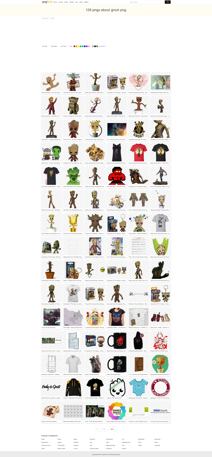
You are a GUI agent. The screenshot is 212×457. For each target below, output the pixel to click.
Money (124, 448)
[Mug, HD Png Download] (117, 364)
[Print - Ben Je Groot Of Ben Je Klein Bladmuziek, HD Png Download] (138, 246)
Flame (59, 439)
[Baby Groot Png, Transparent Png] (95, 176)
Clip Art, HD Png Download (114, 398)
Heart (43, 439)
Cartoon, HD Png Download (49, 421)
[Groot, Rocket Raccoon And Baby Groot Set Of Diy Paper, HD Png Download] (95, 152)
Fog (91, 442)
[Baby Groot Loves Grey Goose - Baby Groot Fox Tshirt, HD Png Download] (160, 223)
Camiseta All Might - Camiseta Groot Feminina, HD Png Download (124, 327)
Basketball (141, 439)
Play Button (44, 442)
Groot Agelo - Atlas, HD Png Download (74, 327)
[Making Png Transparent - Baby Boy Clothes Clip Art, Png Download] (138, 387)
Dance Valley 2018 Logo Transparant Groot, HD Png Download (124, 421)
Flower (72, 2)
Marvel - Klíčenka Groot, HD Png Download (75, 280)
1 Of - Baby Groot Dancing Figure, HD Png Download (121, 257)
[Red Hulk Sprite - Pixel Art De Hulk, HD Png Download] (117, 176)
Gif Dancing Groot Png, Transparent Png (53, 280)
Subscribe (157, 439)
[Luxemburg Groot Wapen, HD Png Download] (95, 317)
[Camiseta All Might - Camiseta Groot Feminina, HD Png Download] (117, 317)
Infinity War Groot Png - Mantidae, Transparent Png (55, 210)
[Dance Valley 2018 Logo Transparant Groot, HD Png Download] (117, 411)
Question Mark (94, 448)
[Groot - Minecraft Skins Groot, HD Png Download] (138, 199)
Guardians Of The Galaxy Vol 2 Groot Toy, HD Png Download (101, 257)
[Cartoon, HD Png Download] (51, 411)
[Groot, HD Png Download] (51, 317)
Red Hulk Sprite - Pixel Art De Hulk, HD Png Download (121, 186)
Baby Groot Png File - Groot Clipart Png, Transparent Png (144, 116)
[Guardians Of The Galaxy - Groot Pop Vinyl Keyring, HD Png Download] (117, 223)
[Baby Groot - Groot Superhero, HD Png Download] (95, 199)
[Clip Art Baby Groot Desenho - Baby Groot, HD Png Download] (51, 223)
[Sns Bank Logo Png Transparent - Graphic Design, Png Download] (160, 411)
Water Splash (61, 448)
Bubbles (76, 442)
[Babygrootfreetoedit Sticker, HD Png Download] (160, 364)
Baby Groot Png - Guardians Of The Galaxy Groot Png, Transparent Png (61, 116)
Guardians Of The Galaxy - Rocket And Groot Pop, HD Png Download (126, 280)
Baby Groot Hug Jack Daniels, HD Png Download (120, 351)
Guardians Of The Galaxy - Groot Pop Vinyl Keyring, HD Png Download (126, 233)
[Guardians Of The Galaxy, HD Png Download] (51, 246)
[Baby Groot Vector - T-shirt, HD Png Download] (160, 152)
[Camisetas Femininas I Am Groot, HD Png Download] (138, 129)
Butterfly (92, 439)
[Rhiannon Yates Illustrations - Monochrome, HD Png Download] (138, 293)
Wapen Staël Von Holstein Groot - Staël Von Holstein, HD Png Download (170, 351)
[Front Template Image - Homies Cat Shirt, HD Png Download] (95, 387)
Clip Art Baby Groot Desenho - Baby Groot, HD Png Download (58, 233)
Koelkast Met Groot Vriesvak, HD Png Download (76, 351)
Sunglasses (109, 439)
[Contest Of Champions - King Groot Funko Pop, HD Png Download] (95, 223)
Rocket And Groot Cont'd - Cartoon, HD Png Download (56, 351)
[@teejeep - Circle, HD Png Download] (160, 387)
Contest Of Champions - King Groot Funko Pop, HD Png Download (103, 233)
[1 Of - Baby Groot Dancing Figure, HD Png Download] (117, 246)
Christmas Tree (45, 445)
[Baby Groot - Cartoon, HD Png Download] (51, 152)
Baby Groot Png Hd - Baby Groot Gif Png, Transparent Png (101, 92)
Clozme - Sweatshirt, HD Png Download (74, 398)
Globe (140, 445)
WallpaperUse (126, 442)
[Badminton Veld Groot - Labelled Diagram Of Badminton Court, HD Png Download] (51, 364)
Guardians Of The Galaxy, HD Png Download (54, 257)
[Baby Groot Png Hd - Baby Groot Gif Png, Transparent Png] (95, 82)
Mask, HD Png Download (92, 374)
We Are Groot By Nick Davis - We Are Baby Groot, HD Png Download (147, 92)
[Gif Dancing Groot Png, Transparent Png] (51, 270)
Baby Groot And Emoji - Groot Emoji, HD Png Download (100, 280)
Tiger (107, 442)
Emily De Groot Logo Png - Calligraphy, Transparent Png (57, 398)
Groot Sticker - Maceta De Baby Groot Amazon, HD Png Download (147, 233)
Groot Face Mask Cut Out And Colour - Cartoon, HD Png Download (82, 186)
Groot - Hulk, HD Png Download (93, 421)
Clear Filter (102, 46)
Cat (123, 439)
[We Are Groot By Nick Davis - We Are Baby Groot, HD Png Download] (138, 82)
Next (112, 429)
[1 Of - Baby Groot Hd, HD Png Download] (117, 129)
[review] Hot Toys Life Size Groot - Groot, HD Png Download (80, 92)
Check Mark (61, 445)
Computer (157, 445)
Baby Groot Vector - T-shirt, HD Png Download (163, 163)
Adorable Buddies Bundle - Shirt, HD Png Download (143, 351)
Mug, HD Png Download (113, 374)
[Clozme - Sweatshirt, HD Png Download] (73, 387)
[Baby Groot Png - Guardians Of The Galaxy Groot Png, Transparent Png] (51, 105)
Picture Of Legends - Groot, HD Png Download (76, 116)
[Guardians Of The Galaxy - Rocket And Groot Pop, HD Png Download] (117, 270)
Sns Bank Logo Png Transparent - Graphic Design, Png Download (168, 421)
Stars (81, 2)
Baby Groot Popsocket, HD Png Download (162, 257)
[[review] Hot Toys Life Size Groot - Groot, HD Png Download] (73, 82)
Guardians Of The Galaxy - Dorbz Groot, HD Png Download (101, 351)
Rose (139, 442)
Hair (91, 445)
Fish (123, 445)
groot (52, 18)
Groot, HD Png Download (48, 327)
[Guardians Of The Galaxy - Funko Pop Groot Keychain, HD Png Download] (160, 293)
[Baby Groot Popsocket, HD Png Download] (160, 246)
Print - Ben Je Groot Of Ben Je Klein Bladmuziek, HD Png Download (147, 257)
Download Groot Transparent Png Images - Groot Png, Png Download (126, 304)
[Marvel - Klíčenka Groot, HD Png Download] (73, 270)
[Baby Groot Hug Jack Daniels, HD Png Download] (117, 340)
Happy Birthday (110, 445)
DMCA (86, 2)
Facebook (109, 448)
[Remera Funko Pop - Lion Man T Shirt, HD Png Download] (138, 317)
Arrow (55, 2)
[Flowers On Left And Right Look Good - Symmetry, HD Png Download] (138, 411)
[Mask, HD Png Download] (95, 364)
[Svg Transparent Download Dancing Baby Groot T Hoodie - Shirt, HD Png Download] (138, 152)
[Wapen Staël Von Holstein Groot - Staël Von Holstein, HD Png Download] (160, 340)
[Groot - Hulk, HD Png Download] (95, 411)
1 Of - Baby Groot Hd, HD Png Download (118, 139)
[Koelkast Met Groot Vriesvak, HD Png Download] (73, 340)
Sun (76, 2)
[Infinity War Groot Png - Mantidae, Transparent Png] (51, 199)
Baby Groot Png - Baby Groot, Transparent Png (142, 280)
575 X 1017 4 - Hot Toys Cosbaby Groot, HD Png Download (80, 139)
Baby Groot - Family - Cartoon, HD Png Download (164, 327)
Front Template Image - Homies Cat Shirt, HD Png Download (101, 398)
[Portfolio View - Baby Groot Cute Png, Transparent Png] (95, 129)
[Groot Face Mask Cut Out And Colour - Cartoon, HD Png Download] (73, 176)
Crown (61, 2)
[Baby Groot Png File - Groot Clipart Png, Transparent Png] (138, 105)
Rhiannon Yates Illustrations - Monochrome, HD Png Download (145, 304)
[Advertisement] (91, 31)
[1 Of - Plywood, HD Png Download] (138, 364)
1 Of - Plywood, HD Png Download (138, 374)
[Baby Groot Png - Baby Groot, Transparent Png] (138, 270)
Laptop (60, 442)
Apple (75, 439)
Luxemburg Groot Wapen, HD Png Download (97, 327)
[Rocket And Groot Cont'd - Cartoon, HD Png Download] (51, 340)
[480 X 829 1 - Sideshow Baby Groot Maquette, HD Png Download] (51, 129)
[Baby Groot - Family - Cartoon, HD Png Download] (160, 317)
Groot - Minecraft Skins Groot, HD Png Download (142, 210)
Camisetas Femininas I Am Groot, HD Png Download (143, 139)
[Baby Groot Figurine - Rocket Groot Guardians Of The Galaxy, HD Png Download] (117, 105)
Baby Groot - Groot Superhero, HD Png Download (98, 210)
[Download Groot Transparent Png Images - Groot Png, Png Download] (117, 293)
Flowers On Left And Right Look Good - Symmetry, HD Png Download (148, 421)
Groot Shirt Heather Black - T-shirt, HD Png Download (56, 186)
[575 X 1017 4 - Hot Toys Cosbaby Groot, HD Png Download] (73, 129)
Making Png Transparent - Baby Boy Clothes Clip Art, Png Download (147, 398)
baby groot (45, 18)
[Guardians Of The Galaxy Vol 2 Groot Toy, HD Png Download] (95, 246)
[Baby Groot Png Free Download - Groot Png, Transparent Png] (95, 105)
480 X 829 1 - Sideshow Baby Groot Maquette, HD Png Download (59, 139)
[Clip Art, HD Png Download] (117, 387)
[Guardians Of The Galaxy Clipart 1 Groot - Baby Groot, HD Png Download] (160, 129)
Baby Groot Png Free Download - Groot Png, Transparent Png (102, 116)
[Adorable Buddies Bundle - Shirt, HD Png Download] (138, 340)
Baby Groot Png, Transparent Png (94, 186)
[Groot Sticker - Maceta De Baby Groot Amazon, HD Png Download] (138, 223)
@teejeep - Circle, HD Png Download (161, 398)
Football (76, 445)
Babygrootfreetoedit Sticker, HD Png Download (163, 374)
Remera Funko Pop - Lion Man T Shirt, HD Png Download (144, 327)
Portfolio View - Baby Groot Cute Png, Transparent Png (100, 139)
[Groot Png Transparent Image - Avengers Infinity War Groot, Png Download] (160, 105)
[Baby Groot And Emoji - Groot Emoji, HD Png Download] (95, 270)
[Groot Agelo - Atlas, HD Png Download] (73, 317)
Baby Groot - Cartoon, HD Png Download (53, 163)
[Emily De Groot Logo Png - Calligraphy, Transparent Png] (51, 387)
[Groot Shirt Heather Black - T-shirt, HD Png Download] (51, 176)
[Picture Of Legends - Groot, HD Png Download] (73, 105)
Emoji (66, 2)
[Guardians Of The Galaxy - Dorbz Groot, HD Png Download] (95, 340)
